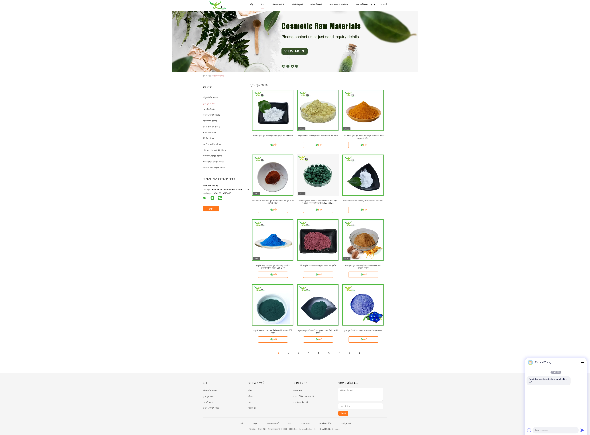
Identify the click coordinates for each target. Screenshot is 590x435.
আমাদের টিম (252, 408)
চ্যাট (211, 208)
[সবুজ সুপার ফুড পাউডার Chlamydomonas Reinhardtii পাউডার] (318, 304)
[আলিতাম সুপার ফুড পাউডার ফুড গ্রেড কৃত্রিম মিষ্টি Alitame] (272, 110)
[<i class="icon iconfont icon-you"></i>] (359, 353)
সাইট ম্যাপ (305, 424)
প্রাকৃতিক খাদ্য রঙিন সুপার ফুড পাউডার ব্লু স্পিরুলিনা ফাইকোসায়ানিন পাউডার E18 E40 (273, 266)
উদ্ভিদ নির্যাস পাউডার (210, 97)
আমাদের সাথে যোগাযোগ (338, 4)
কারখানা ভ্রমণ (297, 4)
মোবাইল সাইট (346, 424)
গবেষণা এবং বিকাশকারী (300, 402)
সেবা (249, 402)
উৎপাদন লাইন (297, 390)
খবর (289, 424)
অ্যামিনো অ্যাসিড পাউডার (212, 144)
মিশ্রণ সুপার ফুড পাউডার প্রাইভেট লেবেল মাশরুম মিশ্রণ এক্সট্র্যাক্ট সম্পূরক (363, 266)
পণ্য (262, 4)
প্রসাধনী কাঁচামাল (209, 109)
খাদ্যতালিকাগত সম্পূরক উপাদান (214, 167)
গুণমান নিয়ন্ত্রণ (316, 4)
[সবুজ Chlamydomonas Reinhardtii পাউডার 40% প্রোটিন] (272, 304)
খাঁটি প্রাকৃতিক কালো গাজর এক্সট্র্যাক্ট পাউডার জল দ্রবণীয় (318, 265)
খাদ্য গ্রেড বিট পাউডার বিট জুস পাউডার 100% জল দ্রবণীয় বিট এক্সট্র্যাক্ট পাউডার (273, 201)
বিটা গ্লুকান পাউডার (210, 121)
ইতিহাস (250, 396)
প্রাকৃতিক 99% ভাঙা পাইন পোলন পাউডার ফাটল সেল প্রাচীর (318, 136)
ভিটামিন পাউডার (208, 138)
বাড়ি (251, 4)
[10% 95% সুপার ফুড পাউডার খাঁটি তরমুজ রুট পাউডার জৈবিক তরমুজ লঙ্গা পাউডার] (363, 110)
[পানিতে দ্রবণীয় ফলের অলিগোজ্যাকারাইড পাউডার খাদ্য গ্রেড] (363, 175)
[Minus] (582, 362)
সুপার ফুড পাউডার (218, 76)
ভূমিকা (250, 390)
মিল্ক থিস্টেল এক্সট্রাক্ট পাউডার (213, 162)
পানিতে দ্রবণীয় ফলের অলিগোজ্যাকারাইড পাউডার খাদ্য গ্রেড (363, 200)
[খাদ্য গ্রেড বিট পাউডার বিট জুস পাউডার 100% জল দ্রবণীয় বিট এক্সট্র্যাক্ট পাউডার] (272, 175)
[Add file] (529, 430)
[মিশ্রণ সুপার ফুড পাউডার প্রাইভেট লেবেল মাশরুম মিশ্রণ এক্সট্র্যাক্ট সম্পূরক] (363, 239)
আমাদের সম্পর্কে (278, 4)
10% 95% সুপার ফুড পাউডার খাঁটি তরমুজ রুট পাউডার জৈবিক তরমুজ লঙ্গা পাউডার (363, 137)
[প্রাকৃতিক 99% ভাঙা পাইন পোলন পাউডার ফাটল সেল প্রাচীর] (318, 110)
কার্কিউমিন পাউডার (209, 132)
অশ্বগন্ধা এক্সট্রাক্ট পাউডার (212, 156)
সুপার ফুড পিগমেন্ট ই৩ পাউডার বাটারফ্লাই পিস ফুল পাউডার (363, 330)
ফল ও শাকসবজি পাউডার (211, 126)
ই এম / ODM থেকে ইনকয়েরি (303, 396)
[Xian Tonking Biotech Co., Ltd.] (218, 5)
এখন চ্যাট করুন (362, 4)
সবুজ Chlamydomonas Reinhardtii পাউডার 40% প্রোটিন (273, 331)
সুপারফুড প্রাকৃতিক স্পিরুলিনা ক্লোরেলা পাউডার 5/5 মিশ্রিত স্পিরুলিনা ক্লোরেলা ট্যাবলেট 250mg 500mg (317, 201)
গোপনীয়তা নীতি (325, 424)
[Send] (582, 430)
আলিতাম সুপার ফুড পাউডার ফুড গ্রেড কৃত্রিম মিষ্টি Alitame (273, 136)
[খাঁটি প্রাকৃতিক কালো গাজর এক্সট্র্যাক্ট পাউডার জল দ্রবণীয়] (318, 239)
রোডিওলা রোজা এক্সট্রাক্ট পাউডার (214, 150)
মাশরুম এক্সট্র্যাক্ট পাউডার (211, 115)
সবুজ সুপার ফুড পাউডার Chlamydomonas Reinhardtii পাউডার (318, 331)
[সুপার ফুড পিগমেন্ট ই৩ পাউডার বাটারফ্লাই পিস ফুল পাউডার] (363, 304)
